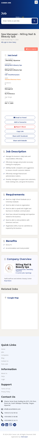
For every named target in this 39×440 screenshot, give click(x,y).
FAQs (3, 376)
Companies (4, 355)
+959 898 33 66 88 (11, 417)
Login (3, 379)
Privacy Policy (5, 392)
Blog (2, 358)
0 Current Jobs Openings (23, 273)
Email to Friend (20, 117)
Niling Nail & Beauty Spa (13, 65)
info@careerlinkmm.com (12, 409)
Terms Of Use (5, 389)
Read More (7, 281)
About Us (4, 373)
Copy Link (20, 131)
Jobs (2, 352)
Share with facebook (20, 136)
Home (18, 17)
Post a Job (4, 364)
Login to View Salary (9, 42)
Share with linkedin (20, 141)
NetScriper (24, 437)
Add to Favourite (20, 122)
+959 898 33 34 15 (11, 420)
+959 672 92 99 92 (11, 413)
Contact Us (4, 361)
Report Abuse (21, 127)
